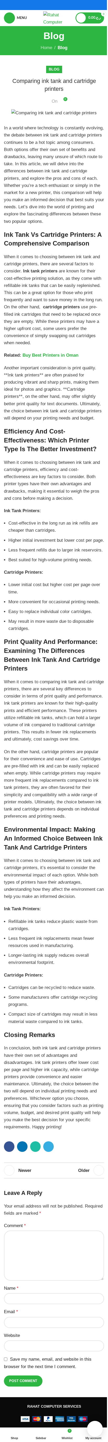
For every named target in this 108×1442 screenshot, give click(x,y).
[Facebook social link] (44, 5)
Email (11, 1311)
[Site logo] (54, 17)
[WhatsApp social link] (35, 1146)
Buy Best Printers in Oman (50, 355)
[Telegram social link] (48, 1146)
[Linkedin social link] (22, 1146)
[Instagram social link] (57, 5)
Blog (62, 47)
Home (46, 47)
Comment (15, 1225)
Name (11, 1288)
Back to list (54, 1170)
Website (12, 1335)
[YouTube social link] (64, 5)
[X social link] (50, 5)
